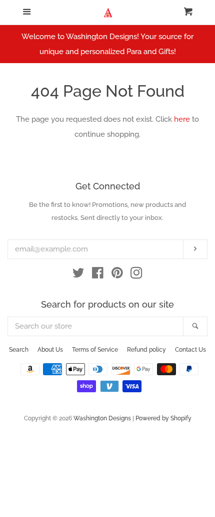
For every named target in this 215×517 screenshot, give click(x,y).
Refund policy (146, 349)
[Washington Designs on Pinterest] (117, 275)
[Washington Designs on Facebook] (98, 275)
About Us (50, 349)
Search (18, 349)
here (182, 119)
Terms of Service (95, 349)
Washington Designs (102, 418)
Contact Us (190, 349)
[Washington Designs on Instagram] (136, 275)
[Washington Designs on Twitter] (78, 275)
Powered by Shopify (164, 418)
